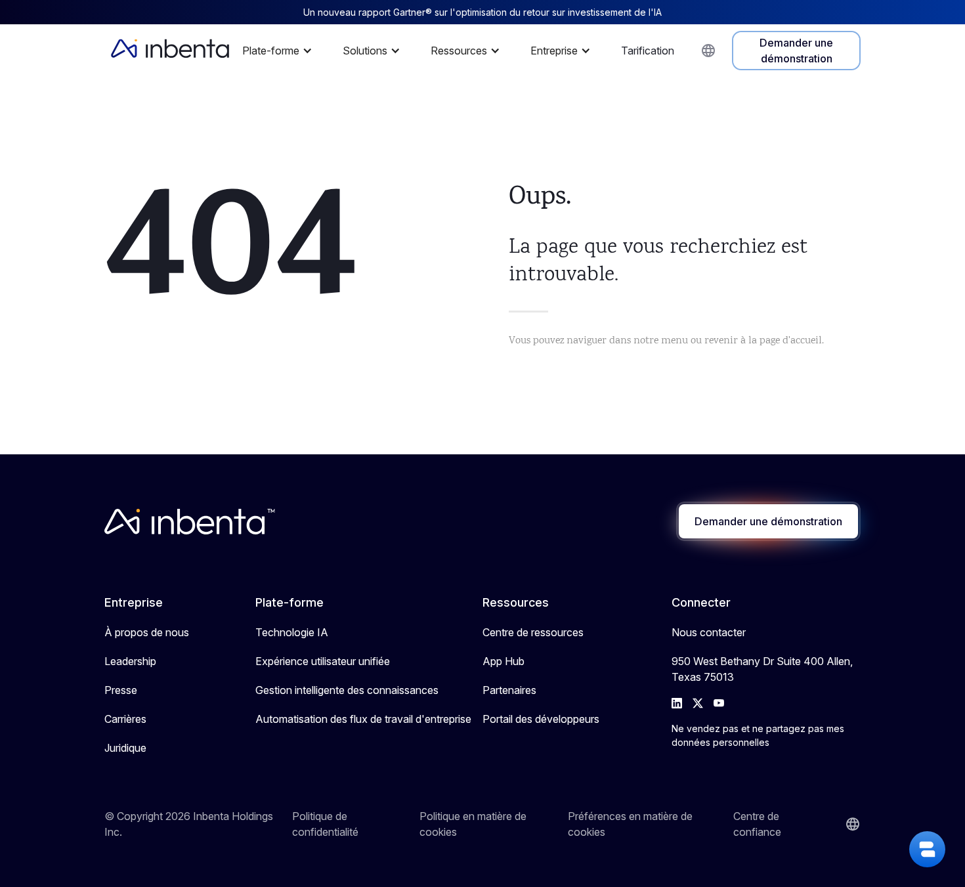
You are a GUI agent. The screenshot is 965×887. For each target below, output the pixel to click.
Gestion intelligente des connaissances (347, 690)
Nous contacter (709, 632)
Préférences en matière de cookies (630, 824)
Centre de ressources (533, 632)
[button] (281, 50)
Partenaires (509, 690)
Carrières (125, 718)
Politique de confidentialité (325, 824)
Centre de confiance (757, 824)
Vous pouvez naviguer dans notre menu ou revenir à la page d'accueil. (666, 341)
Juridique (125, 747)
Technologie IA (291, 632)
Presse (120, 690)
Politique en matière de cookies (472, 824)
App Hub (503, 661)
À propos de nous (146, 632)
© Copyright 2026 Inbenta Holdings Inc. (188, 824)
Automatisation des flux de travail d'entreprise (363, 718)
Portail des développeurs (540, 718)
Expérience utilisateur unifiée (322, 661)
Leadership (130, 661)
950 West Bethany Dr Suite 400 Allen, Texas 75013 (762, 669)
